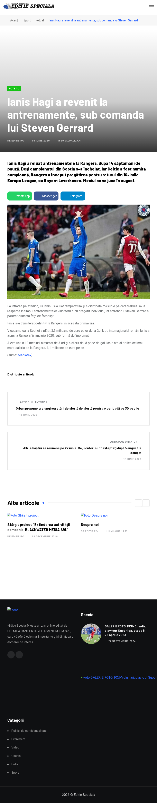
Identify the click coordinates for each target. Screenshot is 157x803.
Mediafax (24, 355)
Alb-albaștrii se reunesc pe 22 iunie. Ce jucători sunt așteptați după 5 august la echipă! (82, 450)
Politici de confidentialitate (29, 730)
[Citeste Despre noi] (22, 515)
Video (15, 747)
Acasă (14, 20)
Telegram (76, 196)
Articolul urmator (124, 441)
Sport (27, 20)
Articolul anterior (33, 402)
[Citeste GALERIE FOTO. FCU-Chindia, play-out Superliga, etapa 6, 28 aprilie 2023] (91, 634)
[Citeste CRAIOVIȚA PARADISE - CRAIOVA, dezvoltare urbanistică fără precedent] (117, 539)
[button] (138, 503)
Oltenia (16, 755)
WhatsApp (23, 196)
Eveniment (18, 739)
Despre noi (18, 524)
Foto (14, 764)
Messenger (49, 196)
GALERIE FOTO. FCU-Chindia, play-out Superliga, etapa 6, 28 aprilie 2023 (125, 630)
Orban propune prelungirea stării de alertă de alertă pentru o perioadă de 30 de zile (77, 408)
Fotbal (40, 20)
